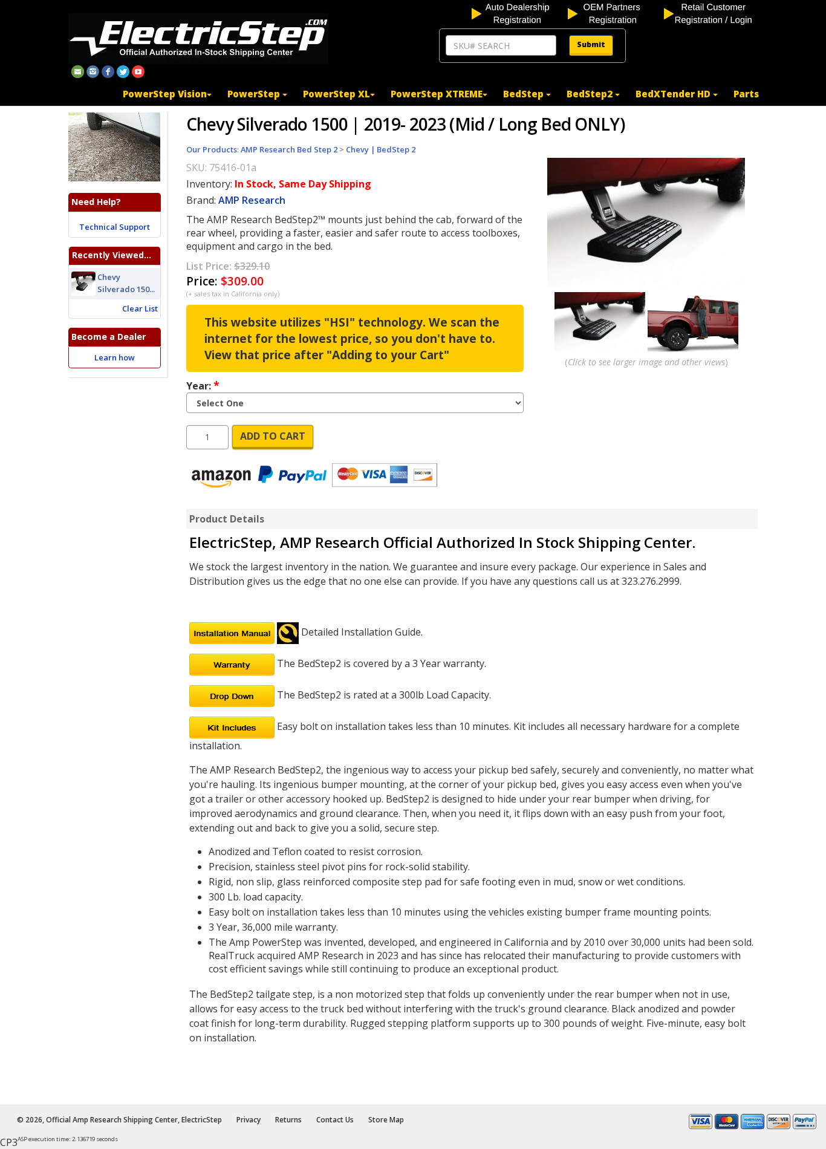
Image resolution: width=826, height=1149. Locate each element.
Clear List (140, 308)
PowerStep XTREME (437, 94)
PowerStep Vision (165, 94)
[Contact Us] (77, 70)
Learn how (114, 357)
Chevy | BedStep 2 (380, 149)
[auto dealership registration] (518, 12)
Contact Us (335, 1120)
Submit (591, 44)
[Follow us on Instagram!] (92, 70)
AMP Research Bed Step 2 (289, 149)
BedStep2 (591, 94)
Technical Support (114, 226)
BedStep (524, 94)
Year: (203, 385)
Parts (746, 94)
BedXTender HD (674, 94)
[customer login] (711, 12)
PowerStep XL (336, 94)
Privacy (248, 1120)
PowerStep (254, 94)
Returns (288, 1120)
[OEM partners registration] (615, 12)
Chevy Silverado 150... (126, 283)
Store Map (386, 1120)
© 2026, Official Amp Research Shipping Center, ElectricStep (119, 1120)
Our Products (211, 149)
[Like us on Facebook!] (108, 70)
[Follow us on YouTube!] (138, 70)
